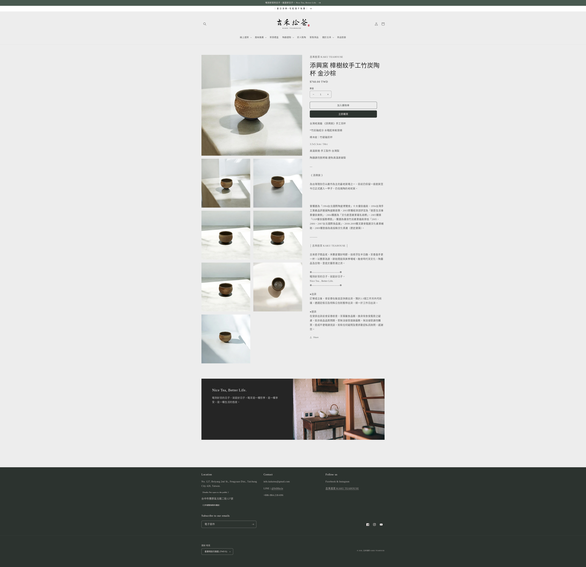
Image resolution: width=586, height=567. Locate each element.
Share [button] (316, 337)
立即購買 (343, 114)
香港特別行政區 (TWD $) (216, 551)
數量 (312, 88)
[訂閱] (253, 524)
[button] (204, 24)
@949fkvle (277, 488)
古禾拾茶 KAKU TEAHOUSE (342, 488)
